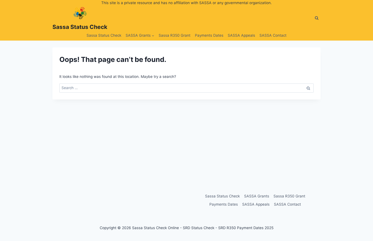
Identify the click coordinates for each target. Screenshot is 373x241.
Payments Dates (209, 35)
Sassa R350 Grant (174, 35)
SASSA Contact (272, 35)
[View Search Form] (317, 18)
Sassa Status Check (104, 35)
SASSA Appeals (241, 35)
